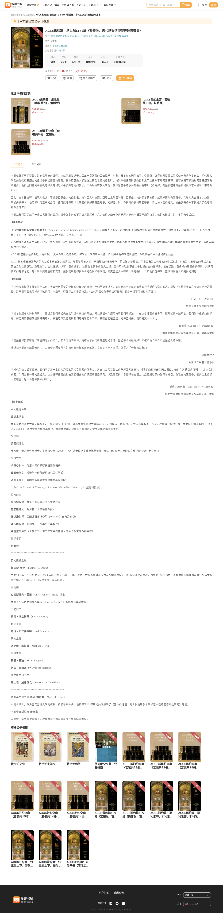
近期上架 (81, 4)
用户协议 (104, 892)
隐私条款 (119, 892)
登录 (204, 4)
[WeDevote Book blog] (123, 903)
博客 (56, 4)
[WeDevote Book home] (13, 5)
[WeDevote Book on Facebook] (111, 903)
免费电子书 (68, 4)
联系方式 (102, 903)
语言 (179, 895)
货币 (179, 903)
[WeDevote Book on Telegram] (117, 903)
